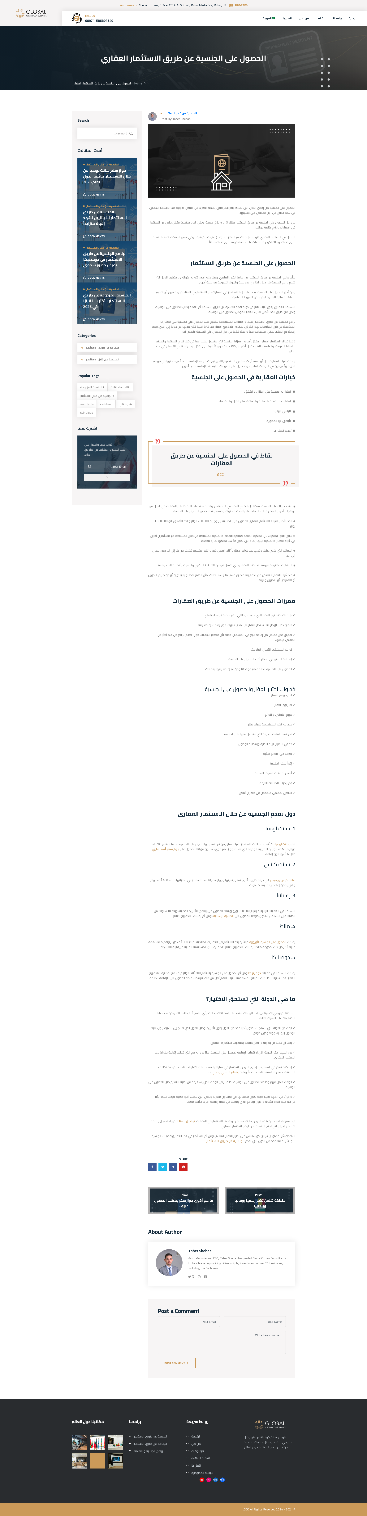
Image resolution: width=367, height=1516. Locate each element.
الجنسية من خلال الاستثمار (180, 113)
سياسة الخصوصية (202, 1473)
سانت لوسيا (282, 844)
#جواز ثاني (125, 404)
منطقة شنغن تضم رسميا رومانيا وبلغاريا (260, 1203)
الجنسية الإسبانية (223, 916)
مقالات (321, 18)
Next (185, 1194)
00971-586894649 (99, 20)
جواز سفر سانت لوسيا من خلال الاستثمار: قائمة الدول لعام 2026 (107, 176)
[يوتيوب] (202, 1480)
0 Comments (96, 194)
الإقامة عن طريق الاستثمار (102, 347)
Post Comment (175, 1362)
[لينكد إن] (215, 1480)
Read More (126, 5)
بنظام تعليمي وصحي (225, 1072)
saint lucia (86, 412)
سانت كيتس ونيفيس (282, 880)
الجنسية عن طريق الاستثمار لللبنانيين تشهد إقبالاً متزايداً (105, 217)
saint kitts (87, 404)
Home (137, 83)
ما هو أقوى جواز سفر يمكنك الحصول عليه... (183, 1203)
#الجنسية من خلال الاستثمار (97, 396)
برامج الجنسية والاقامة (148, 1451)
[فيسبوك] (222, 1480)
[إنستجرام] (208, 1480)
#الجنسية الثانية (120, 387)
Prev (258, 1194)
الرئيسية (353, 18)
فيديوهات (197, 1451)
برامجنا (337, 18)
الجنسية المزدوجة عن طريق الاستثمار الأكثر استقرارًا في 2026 (107, 300)
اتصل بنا (287, 18)
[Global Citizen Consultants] (30, 13)
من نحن (304, 18)
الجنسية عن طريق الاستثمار (150, 1436)
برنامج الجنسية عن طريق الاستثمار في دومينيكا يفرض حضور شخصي (104, 259)
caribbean (106, 404)
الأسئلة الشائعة (201, 1458)
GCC (246, 1509)
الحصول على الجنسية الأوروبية (268, 942)
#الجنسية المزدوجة (92, 387)
